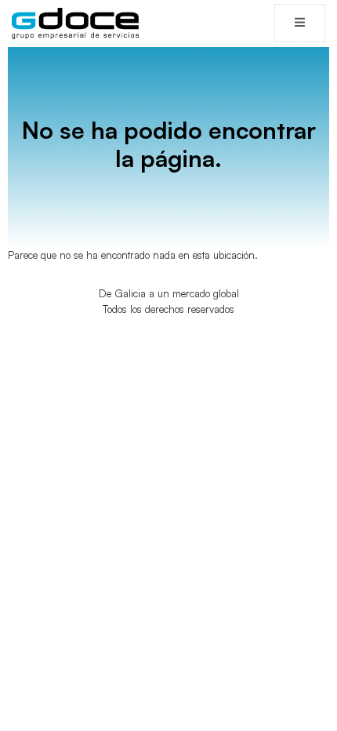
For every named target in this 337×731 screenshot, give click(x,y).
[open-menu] (299, 23)
